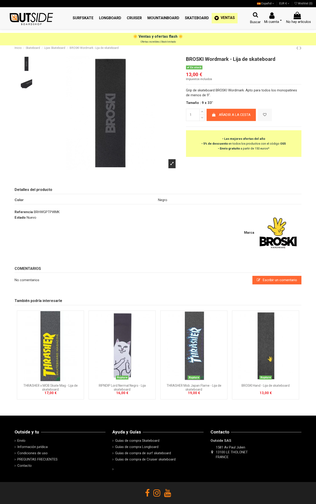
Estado (20, 217)
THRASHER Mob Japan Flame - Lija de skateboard (194, 387)
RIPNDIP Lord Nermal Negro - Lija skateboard (122, 387)
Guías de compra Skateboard (137, 441)
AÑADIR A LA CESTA (235, 115)
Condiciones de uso (32, 453)
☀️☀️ (158, 36)
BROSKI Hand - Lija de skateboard (266, 385)
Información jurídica (32, 447)
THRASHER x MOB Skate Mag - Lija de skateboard (50, 387)
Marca (249, 232)
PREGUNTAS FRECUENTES (37, 459)
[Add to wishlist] (265, 115)
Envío (21, 441)
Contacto (24, 466)
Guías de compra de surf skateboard (143, 453)
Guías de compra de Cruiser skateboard (145, 459)
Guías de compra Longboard (136, 447)
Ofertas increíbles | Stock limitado (158, 41)
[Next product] (300, 48)
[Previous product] (298, 48)
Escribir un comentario (279, 280)
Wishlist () (305, 3)
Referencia (24, 212)
